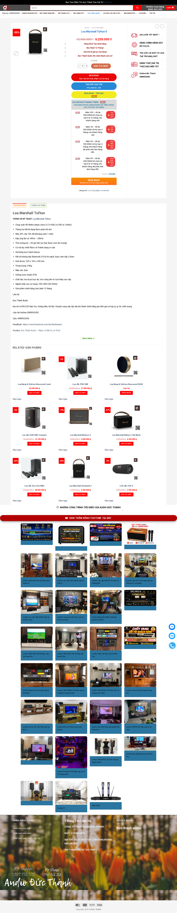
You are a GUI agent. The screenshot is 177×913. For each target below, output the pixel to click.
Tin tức (152, 13)
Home (86, 28)
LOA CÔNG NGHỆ (93, 13)
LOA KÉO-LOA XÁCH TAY (111, 13)
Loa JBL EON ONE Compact (34, 435)
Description (19, 205)
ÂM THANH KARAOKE (47, 13)
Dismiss (108, 2)
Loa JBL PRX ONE (80, 384)
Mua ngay (17, 399)
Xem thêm (87, 338)
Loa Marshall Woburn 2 (80, 435)
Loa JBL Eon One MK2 (34, 486)
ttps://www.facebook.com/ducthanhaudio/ (43, 324)
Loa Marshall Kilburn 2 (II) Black (126, 435)
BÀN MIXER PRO (129, 13)
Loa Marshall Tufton (42, 219)
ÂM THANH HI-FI (64, 13)
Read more (126, 393)
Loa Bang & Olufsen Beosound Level (34, 384)
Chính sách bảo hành (22, 833)
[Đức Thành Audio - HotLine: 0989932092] (14, 8)
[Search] (137, 7)
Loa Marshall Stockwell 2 (80, 486)
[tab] (19, 206)
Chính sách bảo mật (21, 828)
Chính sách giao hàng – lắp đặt (26, 838)
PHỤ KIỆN (142, 13)
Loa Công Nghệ (97, 28)
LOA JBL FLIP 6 (126, 486)
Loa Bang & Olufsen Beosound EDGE (126, 384)
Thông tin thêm (38, 205)
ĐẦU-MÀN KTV (78, 13)
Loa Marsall (104, 190)
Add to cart (101, 66)
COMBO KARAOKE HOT (30, 13)
